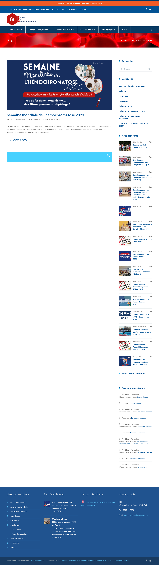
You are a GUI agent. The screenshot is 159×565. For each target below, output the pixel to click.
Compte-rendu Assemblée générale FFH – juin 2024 (141, 347)
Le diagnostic (14, 520)
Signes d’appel (142, 397)
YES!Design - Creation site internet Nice (73, 560)
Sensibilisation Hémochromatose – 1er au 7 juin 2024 (141, 362)
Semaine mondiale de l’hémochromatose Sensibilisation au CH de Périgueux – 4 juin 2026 (141, 194)
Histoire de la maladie (17, 503)
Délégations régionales (38, 29)
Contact (13, 547)
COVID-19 (123, 96)
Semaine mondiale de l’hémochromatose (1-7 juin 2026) (142, 177)
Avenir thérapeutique (19, 534)
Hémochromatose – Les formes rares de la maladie (142, 331)
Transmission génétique (18, 512)
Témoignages (107, 29)
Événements (20, 119)
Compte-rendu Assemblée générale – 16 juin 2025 (142, 286)
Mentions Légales (37, 560)
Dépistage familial (16, 538)
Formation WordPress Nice (118, 560)
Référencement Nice (98, 560)
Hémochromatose (64, 29)
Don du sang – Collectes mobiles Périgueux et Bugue (141, 162)
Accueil (124, 40)
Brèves (124, 29)
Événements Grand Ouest (133, 111)
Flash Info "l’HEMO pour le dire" (133, 125)
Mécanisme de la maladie (19, 507)
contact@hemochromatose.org (77, 9)
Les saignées (16, 529)
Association (15, 29)
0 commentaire (34, 119)
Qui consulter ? (86, 29)
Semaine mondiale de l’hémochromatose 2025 (141, 301)
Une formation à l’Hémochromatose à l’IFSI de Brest (141, 271)
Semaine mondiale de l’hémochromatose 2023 (45, 115)
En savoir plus (18, 140)
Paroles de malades (144, 412)
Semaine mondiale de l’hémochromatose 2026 (141, 256)
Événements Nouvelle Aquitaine (131, 117)
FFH (11, 119)
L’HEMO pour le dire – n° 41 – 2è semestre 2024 (142, 316)
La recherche (142, 467)
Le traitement (14, 525)
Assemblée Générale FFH (132, 86)
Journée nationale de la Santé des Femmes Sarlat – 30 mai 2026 (142, 226)
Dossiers (123, 101)
